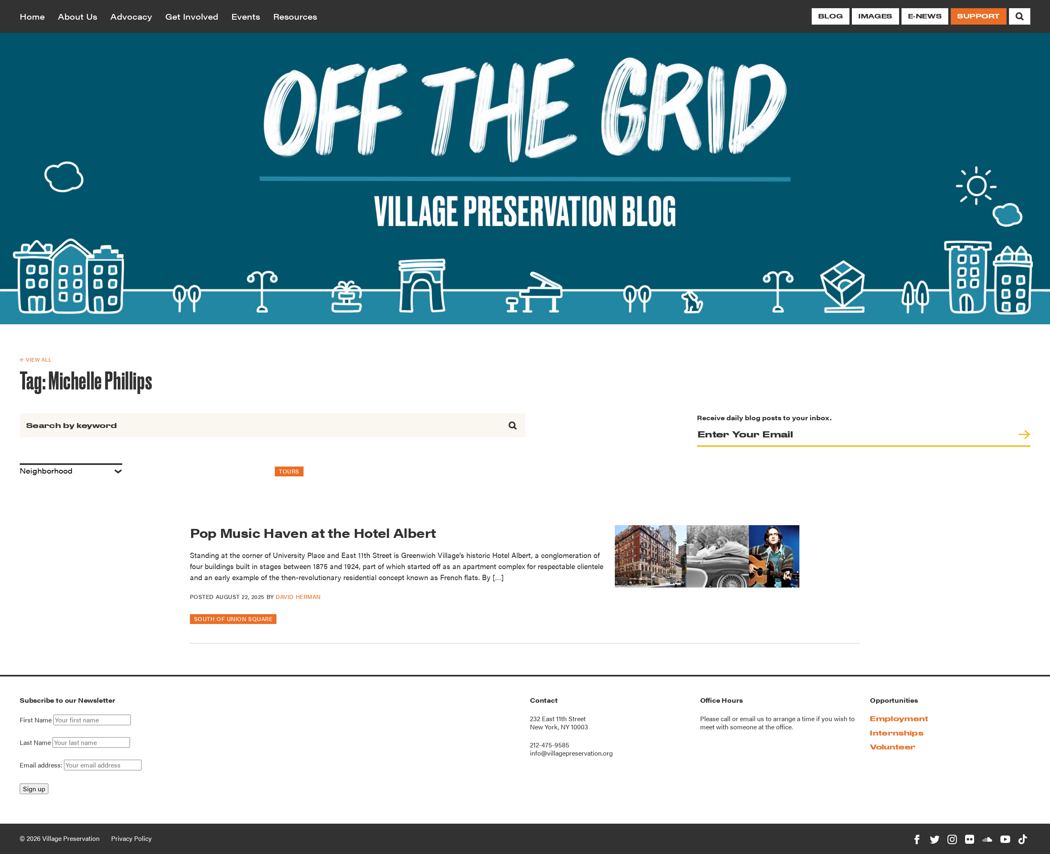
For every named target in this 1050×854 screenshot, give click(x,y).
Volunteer (892, 747)
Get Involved (191, 16)
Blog (830, 16)
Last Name (35, 742)
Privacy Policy (131, 838)
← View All (35, 359)
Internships (896, 733)
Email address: (42, 765)
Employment (899, 718)
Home (32, 16)
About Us (77, 16)
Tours (289, 471)
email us (752, 718)
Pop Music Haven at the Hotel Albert (314, 532)
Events (245, 16)
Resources (295, 16)
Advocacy (131, 16)
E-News (925, 16)
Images (875, 16)
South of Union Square (233, 619)
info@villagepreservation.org (571, 753)
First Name (36, 720)
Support (978, 16)
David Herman (298, 596)
